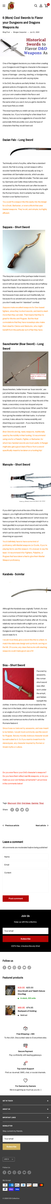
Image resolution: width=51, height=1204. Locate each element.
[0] (46, 5)
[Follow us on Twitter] (9, 967)
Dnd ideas (26, 803)
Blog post (12, 803)
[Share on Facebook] (12, 810)
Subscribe (25, 939)
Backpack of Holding (27, 1011)
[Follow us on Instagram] (14, 967)
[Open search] (35, 5)
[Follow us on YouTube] (24, 967)
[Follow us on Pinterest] (19, 967)
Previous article (12, 825)
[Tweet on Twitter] (22, 810)
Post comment (16, 898)
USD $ (6, 1159)
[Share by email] (27, 810)
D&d (19, 803)
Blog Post (6, 32)
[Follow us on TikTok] (29, 967)
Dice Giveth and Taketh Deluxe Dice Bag (31, 992)
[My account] (41, 5)
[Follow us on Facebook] (4, 967)
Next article (41, 825)
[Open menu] (4, 6)
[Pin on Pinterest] (17, 810)
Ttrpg (41, 803)
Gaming (34, 803)
